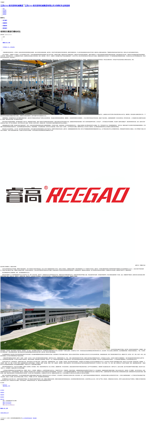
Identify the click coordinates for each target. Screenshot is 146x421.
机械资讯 (4, 11)
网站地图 (34, 418)
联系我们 (4, 14)
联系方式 (2, 399)
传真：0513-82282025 (7, 403)
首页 (4, 8)
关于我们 (4, 10)
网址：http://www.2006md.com (8, 404)
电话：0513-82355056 (7, 402)
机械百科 (4, 12)
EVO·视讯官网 (25, 418)
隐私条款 (30, 418)
